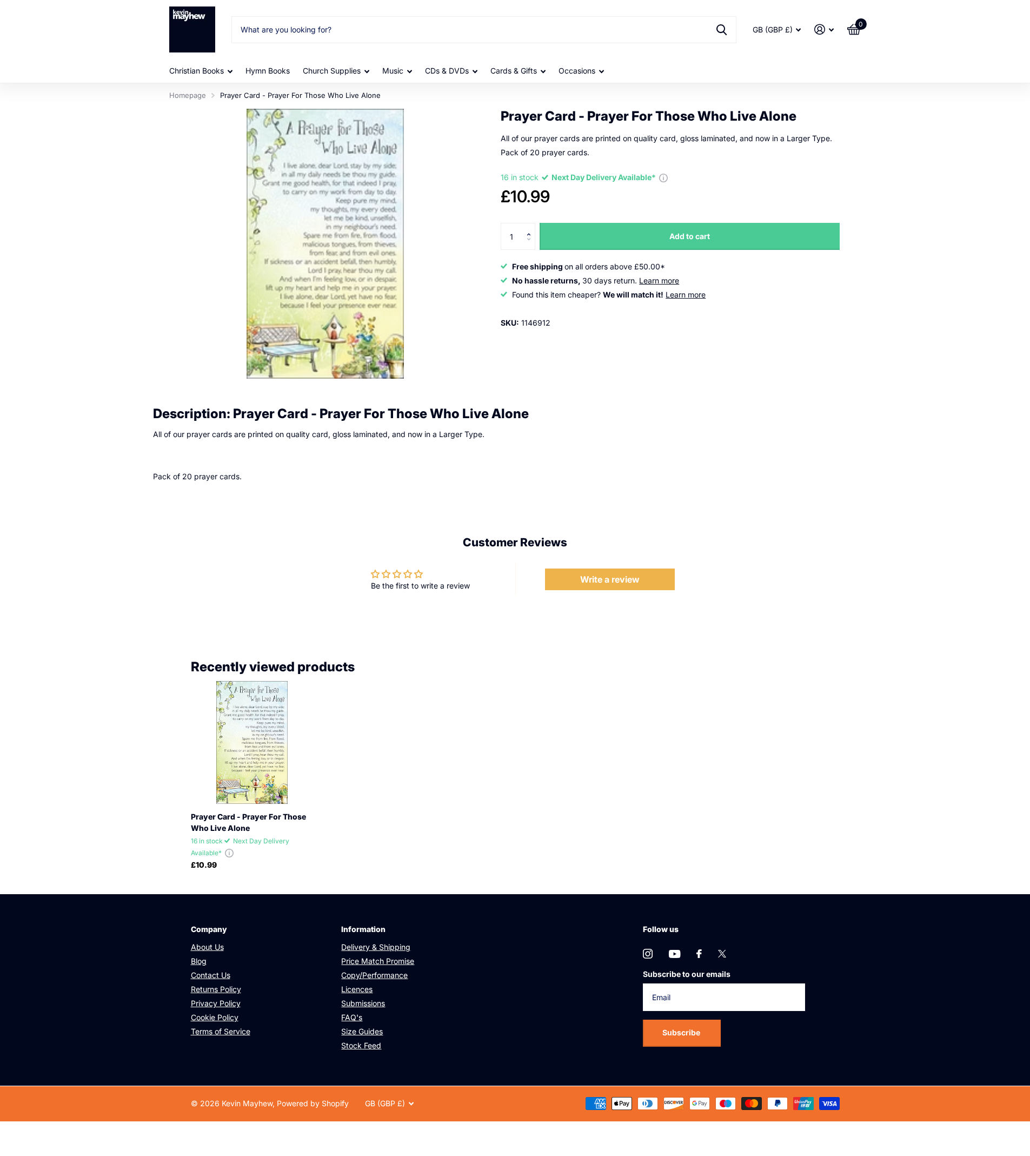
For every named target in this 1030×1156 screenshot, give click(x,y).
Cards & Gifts (513, 70)
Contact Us (210, 975)
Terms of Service (220, 1031)
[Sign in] (824, 29)
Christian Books (196, 70)
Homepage (187, 95)
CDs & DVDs (447, 70)
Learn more (659, 280)
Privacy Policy (216, 1003)
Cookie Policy (214, 1017)
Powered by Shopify (313, 1103)
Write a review (610, 579)
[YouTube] (674, 954)
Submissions (363, 1003)
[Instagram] (648, 954)
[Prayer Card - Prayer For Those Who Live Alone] (252, 742)
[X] (722, 953)
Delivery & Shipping (375, 947)
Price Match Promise (377, 961)
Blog (199, 961)
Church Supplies (332, 70)
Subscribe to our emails (686, 974)
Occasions (577, 70)
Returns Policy (216, 989)
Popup (663, 177)
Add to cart (689, 236)
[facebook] (699, 953)
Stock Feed (361, 1045)
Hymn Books (267, 70)
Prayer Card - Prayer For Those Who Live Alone (248, 822)
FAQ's (351, 1017)
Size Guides (362, 1031)
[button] (531, 226)
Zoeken (721, 29)
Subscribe (682, 1032)
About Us (207, 947)
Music (392, 70)
